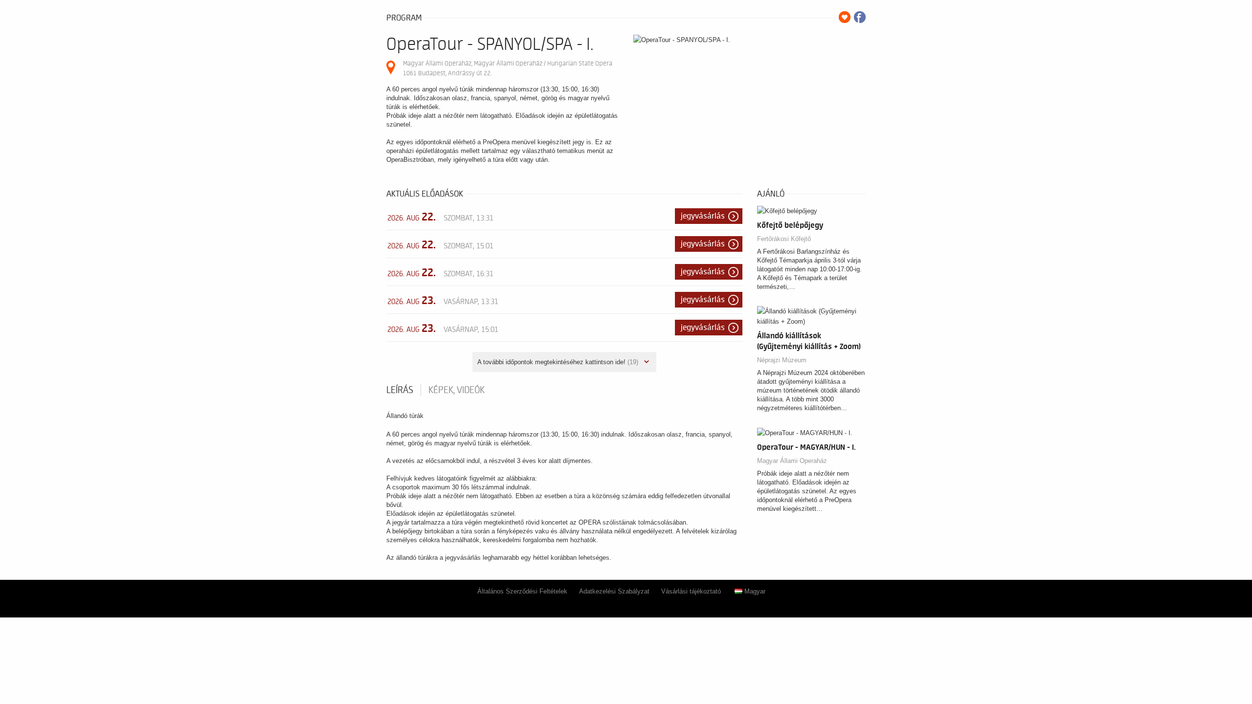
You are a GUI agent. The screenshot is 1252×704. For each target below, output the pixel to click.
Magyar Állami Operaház (792, 460)
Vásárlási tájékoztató (691, 591)
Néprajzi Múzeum (781, 360)
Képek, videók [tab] (456, 390)
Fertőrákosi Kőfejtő (784, 238)
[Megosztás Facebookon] (860, 17)
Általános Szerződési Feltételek (522, 591)
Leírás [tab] (399, 390)
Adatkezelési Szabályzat (614, 591)
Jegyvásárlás (703, 216)
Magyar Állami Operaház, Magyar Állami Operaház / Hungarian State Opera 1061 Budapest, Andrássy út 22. (507, 68)
